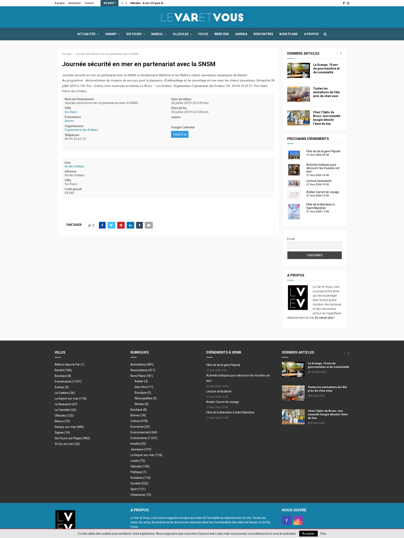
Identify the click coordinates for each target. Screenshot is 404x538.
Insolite (138, 443)
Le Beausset (66, 404)
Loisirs (137, 460)
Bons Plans (288, 34)
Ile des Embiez (74, 166)
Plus (323, 533)
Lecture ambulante (218, 391)
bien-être (144, 387)
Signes (62, 432)
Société (139, 483)
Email (291, 239)
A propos (60, 3)
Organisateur (74, 126)
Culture (139, 421)
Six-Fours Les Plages (72, 438)
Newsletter (74, 3)
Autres (69, 120)
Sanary (111, 34)
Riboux (62, 421)
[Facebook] (286, 520)
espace (176, 117)
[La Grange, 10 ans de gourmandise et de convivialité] (298, 70)
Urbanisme (140, 494)
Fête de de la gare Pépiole (223, 365)
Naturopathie (146, 398)
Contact (89, 3)
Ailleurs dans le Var (69, 364)
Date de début (181, 99)
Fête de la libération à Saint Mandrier (230, 412)
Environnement (143, 432)
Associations (142, 370)
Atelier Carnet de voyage (222, 402)
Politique (138, 472)
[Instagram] (298, 520)
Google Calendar (183, 127)
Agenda (241, 34)
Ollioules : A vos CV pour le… (147, 3)
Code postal (73, 189)
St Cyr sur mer (67, 444)
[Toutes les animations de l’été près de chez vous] (298, 94)
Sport (138, 489)
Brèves (138, 415)
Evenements (63, 381)
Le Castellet (65, 410)
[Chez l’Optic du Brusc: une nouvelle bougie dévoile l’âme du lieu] (298, 117)
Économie (140, 426)
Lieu (68, 162)
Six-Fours (134, 34)
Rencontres (263, 34)
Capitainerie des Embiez (81, 130)
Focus (203, 34)
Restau (142, 404)
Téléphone (72, 135)
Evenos (62, 387)
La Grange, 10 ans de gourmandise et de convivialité (326, 68)
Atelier (141, 381)
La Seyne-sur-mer (70, 398)
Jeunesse (140, 449)
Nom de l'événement (79, 99)
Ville (68, 108)
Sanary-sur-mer (69, 427)
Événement (73, 117)
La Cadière (65, 393)
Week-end (221, 34)
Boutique (63, 376)
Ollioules (181, 34)
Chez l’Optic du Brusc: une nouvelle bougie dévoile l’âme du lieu (328, 414)
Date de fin (179, 108)
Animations (142, 364)
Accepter (308, 533)
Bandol (157, 34)
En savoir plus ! (325, 317)
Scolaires (140, 477)
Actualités (86, 34)
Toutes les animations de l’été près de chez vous (326, 92)
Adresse (70, 171)
